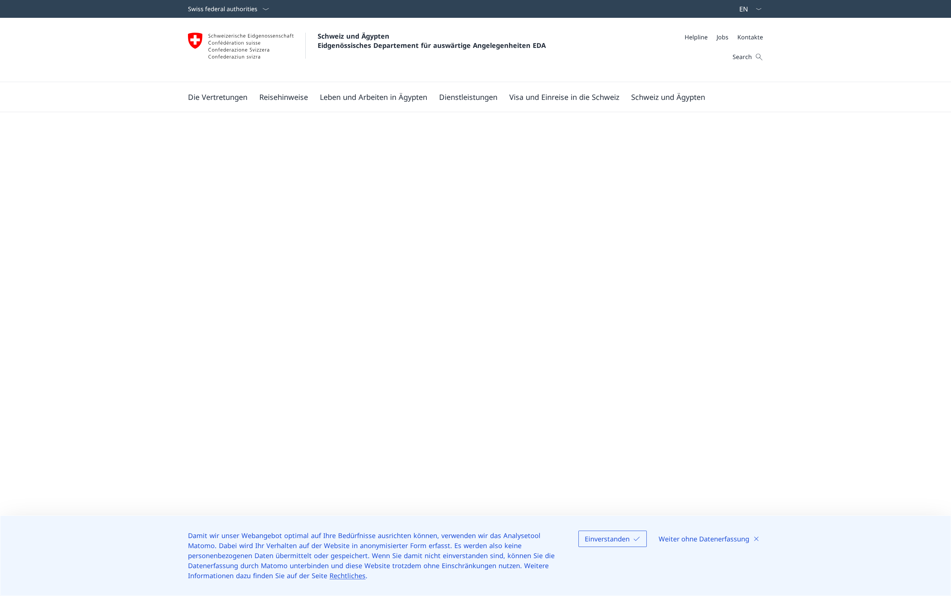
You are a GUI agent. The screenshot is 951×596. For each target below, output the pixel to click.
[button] (217, 97)
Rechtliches (348, 575)
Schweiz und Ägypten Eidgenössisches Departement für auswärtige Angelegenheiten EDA (432, 41)
